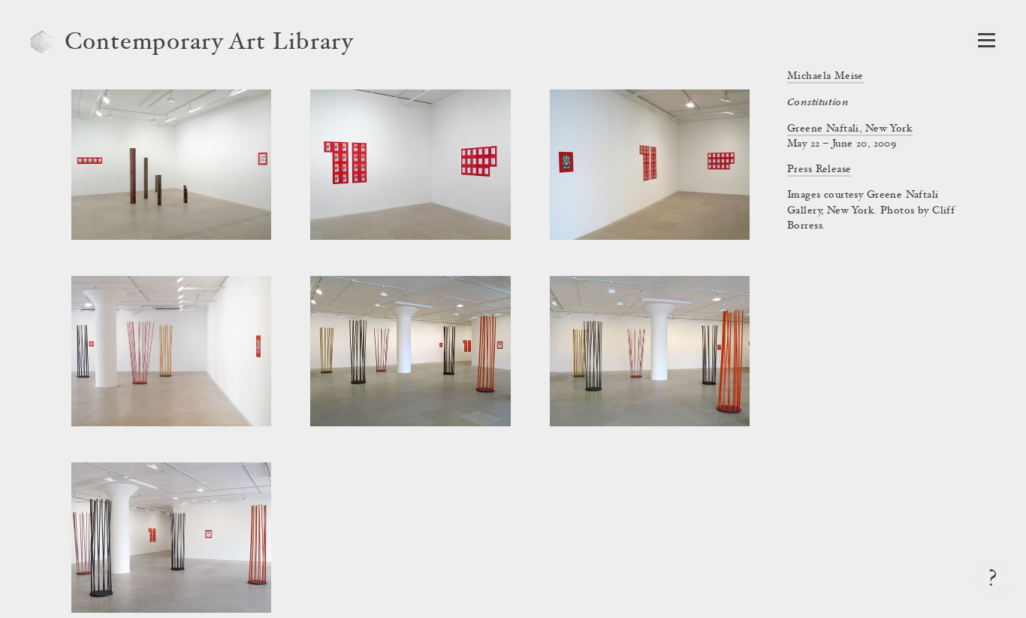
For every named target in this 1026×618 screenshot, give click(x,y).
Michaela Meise (825, 76)
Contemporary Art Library (209, 44)
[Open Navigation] (986, 40)
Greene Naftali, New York (850, 129)
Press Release (819, 170)
